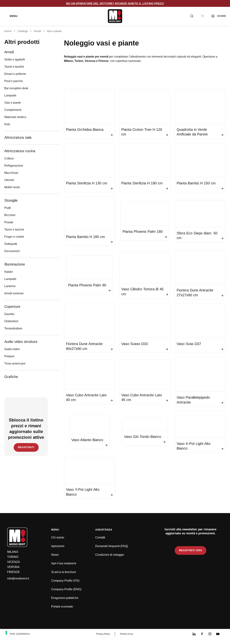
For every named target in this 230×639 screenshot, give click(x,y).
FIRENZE (13, 572)
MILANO (12, 551)
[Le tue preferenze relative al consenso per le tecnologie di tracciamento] (6, 632)
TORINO (12, 556)
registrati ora (190, 550)
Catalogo (22, 31)
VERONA (13, 566)
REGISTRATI (26, 447)
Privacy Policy (103, 634)
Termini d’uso (126, 634)
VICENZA (13, 561)
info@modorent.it (18, 578)
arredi (37, 31)
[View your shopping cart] (202, 16)
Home (8, 31)
